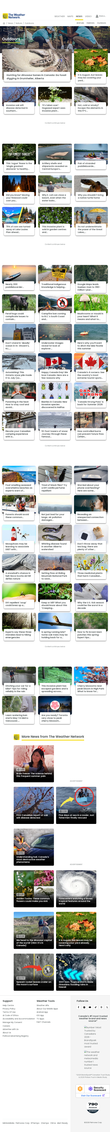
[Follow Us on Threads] (101, 1007)
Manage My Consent (12, 1022)
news (10, 23)
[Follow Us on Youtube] (90, 1007)
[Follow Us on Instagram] (84, 1007)
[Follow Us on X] (107, 1007)
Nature (19, 23)
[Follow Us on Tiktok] (96, 1007)
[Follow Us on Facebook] (78, 1007)
